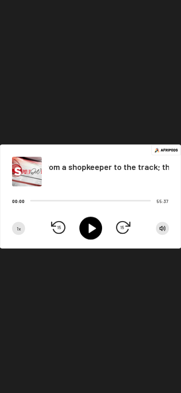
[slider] (30, 200)
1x (19, 228)
